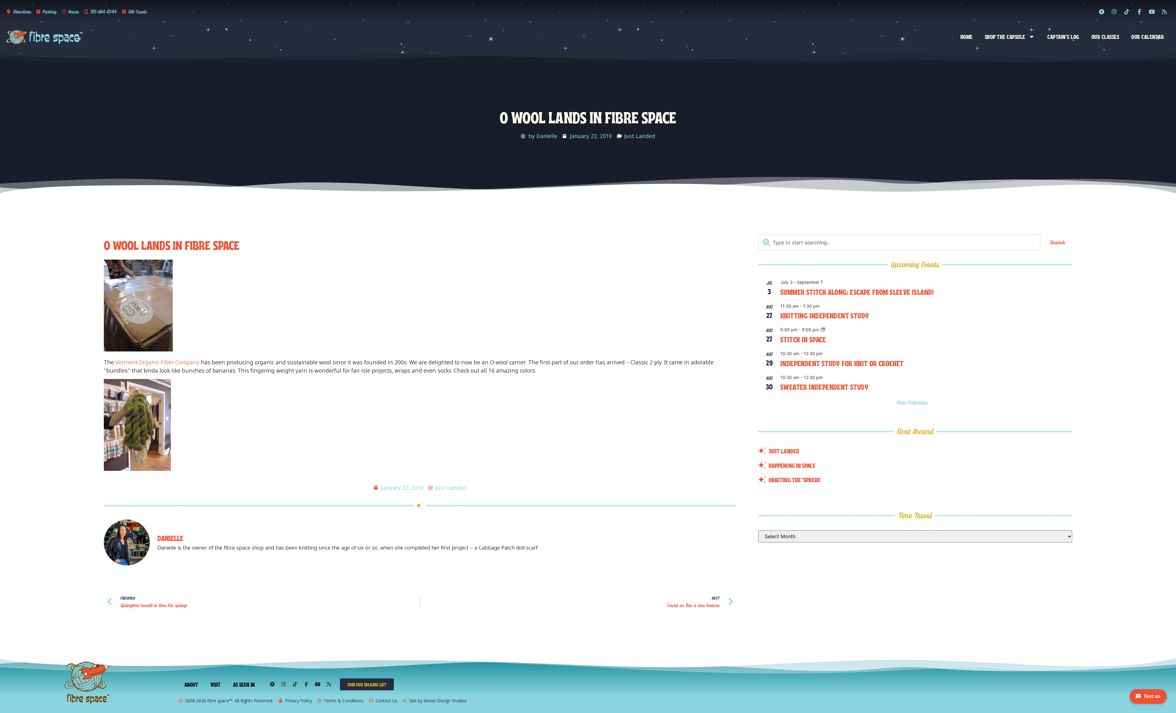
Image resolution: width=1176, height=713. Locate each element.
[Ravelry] (1101, 11)
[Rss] (1164, 11)
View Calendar (913, 402)
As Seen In (244, 684)
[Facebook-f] (1139, 11)
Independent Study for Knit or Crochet (842, 363)
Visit (215, 684)
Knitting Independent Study (824, 315)
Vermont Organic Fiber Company (157, 362)
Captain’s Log (1063, 36)
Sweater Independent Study (824, 386)
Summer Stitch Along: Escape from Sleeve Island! (857, 291)
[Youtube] (1151, 11)
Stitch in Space (803, 339)
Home (966, 36)
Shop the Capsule (1005, 36)
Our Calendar (1147, 36)
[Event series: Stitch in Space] (823, 330)
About (191, 684)
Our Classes (1105, 36)
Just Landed (639, 136)
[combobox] (899, 242)
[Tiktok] (1126, 11)
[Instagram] (1114, 11)
